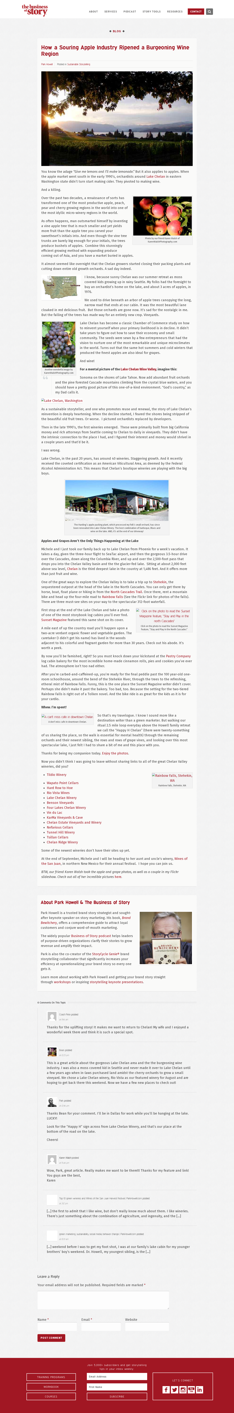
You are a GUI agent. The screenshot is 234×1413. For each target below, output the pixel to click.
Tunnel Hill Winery (61, 832)
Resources (175, 11)
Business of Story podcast (91, 936)
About (93, 11)
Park (61, 1100)
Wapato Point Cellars (63, 783)
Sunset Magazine (54, 620)
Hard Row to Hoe (60, 788)
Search (209, 11)
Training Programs (51, 1377)
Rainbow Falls (112, 597)
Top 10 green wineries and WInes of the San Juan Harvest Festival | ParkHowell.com (100, 1198)
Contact (196, 11)
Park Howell (47, 64)
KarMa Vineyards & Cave (65, 818)
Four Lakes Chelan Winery (66, 808)
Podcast (130, 11)
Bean (61, 1050)
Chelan (72, 569)
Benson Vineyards (60, 803)
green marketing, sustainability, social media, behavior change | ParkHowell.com (97, 1234)
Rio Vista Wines (58, 793)
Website (131, 1320)
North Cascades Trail (126, 592)
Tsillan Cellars (57, 837)
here (118, 877)
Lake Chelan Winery (62, 798)
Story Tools (152, 11)
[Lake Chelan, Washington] (62, 401)
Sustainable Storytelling (78, 64)
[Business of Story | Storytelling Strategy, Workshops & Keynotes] (34, 10)
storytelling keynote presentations (116, 982)
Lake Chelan (155, 177)
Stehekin (160, 582)
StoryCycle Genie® (105, 954)
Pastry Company (178, 656)
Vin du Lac (54, 813)
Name (43, 1320)
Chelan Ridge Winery (62, 842)
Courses (51, 1396)
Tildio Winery (56, 775)
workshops (62, 982)
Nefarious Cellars (60, 827)
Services (110, 11)
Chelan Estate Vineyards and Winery (74, 822)
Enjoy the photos (115, 753)
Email (86, 1320)
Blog (117, 31)
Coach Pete (65, 1014)
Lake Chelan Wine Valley (138, 369)
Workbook (51, 1386)
